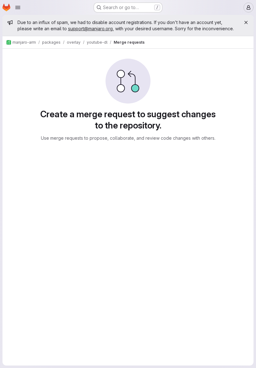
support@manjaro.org (90, 28)
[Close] (246, 22)
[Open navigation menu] (18, 7)
